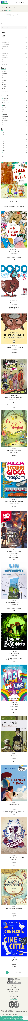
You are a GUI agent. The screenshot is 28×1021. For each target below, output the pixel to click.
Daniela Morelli (14, 755)
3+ (3, 134)
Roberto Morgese (14, 706)
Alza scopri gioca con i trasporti (14, 502)
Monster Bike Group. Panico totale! (14, 398)
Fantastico (5, 78)
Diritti (4, 105)
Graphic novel (5, 44)
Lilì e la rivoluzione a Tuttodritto (14, 602)
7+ (3, 143)
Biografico (4, 71)
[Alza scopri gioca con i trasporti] (14, 480)
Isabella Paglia (14, 204)
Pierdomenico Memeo (14, 503)
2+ (3, 132)
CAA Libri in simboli (7, 40)
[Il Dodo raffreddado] (14, 280)
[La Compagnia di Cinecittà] (14, 938)
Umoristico (5, 91)
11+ (4, 152)
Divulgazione (14, 549)
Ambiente (5, 98)
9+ (3, 148)
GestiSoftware (23, 1019)
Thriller (4, 89)
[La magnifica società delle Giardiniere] (14, 835)
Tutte (3, 35)
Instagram (23, 2)
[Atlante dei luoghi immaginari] (14, 887)
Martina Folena (14, 452)
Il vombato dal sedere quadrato (14, 347)
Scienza (4, 118)
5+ (3, 139)
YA (3, 156)
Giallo (3, 82)
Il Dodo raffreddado (14, 302)
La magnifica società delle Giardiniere (14, 857)
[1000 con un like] (14, 682)
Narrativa (14, 448)
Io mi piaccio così (14, 251)
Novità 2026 (5, 60)
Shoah (3, 123)
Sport (3, 125)
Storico (4, 86)
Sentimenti (5, 120)
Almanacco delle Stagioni (14, 450)
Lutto (3, 112)
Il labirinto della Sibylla (14, 551)
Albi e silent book (14, 199)
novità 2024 (14, 395)
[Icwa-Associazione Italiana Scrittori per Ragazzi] (4, 2)
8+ (3, 145)
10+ (4, 150)
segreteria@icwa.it (14, 999)
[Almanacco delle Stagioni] (14, 428)
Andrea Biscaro (14, 655)
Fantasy (4, 80)
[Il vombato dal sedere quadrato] (14, 328)
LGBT (3, 109)
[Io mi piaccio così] (14, 229)
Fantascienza (5, 76)
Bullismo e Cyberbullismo (8, 103)
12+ (3, 154)
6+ (3, 141)
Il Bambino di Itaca (14, 805)
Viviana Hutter (14, 604)
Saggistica (4, 64)
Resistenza (5, 116)
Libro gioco (5, 46)
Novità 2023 (5, 53)
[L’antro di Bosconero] (14, 631)
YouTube (21, 2)
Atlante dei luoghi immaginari (14, 909)
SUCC (20, 972)
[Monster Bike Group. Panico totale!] (14, 376)
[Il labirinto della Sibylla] (14, 529)
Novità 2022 (5, 51)
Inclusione (4, 107)
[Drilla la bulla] (14, 180)
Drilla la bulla (14, 202)
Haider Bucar (14, 304)
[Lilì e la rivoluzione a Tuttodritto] (14, 580)
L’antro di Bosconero (14, 653)
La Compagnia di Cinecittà (14, 960)
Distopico (4, 73)
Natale (5, 114)
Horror (4, 84)
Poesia (3, 62)
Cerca (25, 27)
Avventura (5, 101)
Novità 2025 (14, 651)
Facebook (19, 2)
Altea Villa (14, 859)
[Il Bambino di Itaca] (14, 783)
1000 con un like (14, 704)
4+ (4, 137)
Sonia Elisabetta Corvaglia (14, 399)
